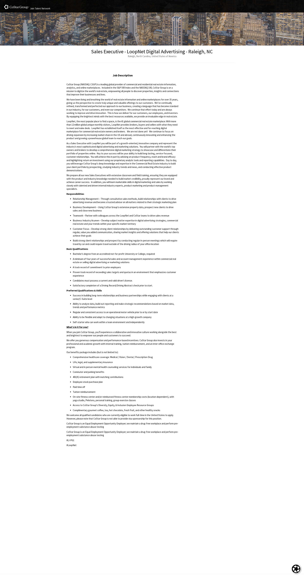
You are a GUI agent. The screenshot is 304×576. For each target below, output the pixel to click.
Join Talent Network (40, 8)
